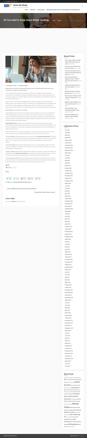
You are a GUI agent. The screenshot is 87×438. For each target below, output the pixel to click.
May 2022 (67, 247)
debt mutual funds (71, 382)
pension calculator (68, 410)
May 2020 (67, 307)
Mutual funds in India (74, 407)
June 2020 (67, 305)
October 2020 (68, 295)
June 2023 (67, 216)
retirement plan (77, 412)
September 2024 (69, 181)
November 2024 (69, 175)
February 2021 (68, 285)
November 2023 (69, 203)
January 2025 (68, 170)
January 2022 (68, 257)
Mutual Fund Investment (75, 401)
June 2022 (67, 244)
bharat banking (16, 182)
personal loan (77, 410)
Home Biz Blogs (20, 5)
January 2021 (68, 287)
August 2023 (68, 211)
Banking (9, 182)
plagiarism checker (69, 412)
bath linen (72, 377)
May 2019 (67, 338)
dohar (79, 385)
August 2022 (68, 239)
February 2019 (68, 346)
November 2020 (69, 292)
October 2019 (68, 325)
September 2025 (69, 150)
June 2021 (67, 274)
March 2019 (68, 343)
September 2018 (69, 358)
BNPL (65, 379)
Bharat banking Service (26, 182)
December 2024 (69, 173)
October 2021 (68, 264)
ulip (78, 424)
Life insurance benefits (76, 399)
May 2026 (67, 135)
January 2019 (68, 348)
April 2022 (67, 249)
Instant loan (68, 391)
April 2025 (67, 163)
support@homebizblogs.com (11, 1)
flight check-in (67, 389)
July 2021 (67, 272)
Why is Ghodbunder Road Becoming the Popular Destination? (21, 188)
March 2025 (68, 165)
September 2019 (69, 328)
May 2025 (67, 160)
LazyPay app (72, 396)
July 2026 (67, 130)
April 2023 (67, 221)
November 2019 (69, 323)
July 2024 (67, 186)
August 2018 (68, 361)
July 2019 (67, 333)
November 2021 (69, 262)
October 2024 (68, 178)
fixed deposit (75, 387)
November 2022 (69, 231)
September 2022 (69, 236)
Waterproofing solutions (70, 426)
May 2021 (67, 277)
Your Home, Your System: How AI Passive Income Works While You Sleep (73, 72)
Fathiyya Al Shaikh (23, 85)
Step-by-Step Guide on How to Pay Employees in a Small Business (63, 9)
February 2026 (68, 140)
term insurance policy (75, 421)
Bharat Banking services (11, 123)
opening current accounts (21, 153)
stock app (73, 416)
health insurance (73, 389)
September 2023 (69, 208)
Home (26, 9)
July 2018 (67, 363)
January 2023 (68, 229)
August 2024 (68, 183)
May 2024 (67, 191)
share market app (74, 414)
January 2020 (68, 318)
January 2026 (68, 142)
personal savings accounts (44, 136)
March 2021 (68, 282)
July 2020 (67, 302)
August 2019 (68, 330)
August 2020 (68, 300)
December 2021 (69, 259)
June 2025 (67, 158)
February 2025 (68, 168)
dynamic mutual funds (67, 387)
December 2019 (69, 320)
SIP (65, 417)
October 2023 (68, 206)
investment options (68, 393)
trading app (72, 424)
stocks (71, 419)
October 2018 (68, 356)
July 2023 (67, 213)
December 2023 (69, 201)
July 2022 (67, 241)
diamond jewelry (74, 385)
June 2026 (67, 132)
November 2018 (69, 353)
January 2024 (68, 198)
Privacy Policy (40, 9)
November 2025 (69, 147)
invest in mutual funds (75, 391)
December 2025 (69, 145)
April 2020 (67, 310)
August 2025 (68, 153)
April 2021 (67, 280)
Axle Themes (81, 435)
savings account (66, 414)
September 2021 (69, 267)
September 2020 (69, 297)
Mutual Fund (66, 401)
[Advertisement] (43, 38)
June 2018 (67, 366)
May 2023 (67, 219)
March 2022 (68, 252)
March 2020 (68, 312)
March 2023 (68, 224)
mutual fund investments (68, 404)
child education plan (71, 379)
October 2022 (68, 234)
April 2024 (67, 193)
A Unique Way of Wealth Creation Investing (44, 192)
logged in (14, 201)
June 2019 (67, 335)
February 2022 (68, 254)
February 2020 (68, 315)
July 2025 (67, 155)
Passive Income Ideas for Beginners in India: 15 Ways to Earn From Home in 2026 (72, 78)
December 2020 (69, 290)
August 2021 (68, 269)
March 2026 (68, 137)
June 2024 (67, 188)
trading (66, 424)
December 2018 (69, 351)
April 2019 (67, 340)
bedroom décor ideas (77, 377)
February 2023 (68, 226)
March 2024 (68, 196)
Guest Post (32, 9)
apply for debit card (67, 377)
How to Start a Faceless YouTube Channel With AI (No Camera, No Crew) (73, 62)
